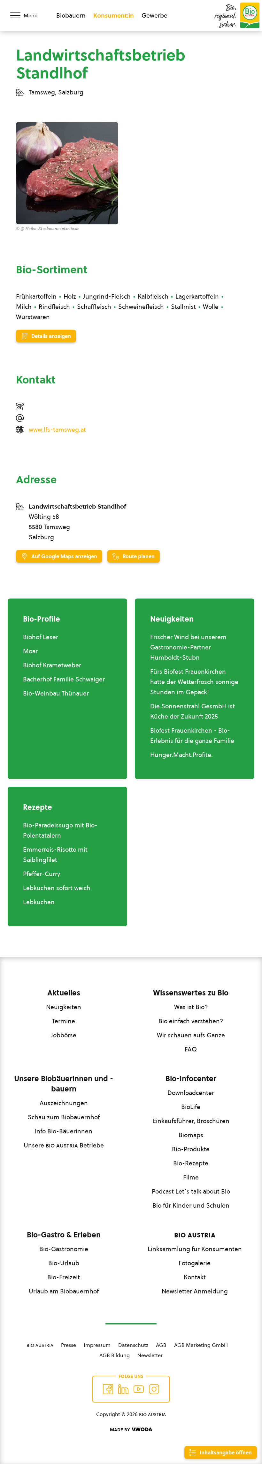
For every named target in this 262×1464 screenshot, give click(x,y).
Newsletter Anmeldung (195, 1291)
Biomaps (191, 1135)
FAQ (191, 1049)
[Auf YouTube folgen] (138, 1389)
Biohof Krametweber (52, 665)
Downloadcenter (190, 1093)
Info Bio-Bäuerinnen (63, 1131)
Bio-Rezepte (190, 1163)
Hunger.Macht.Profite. (181, 755)
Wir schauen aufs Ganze (191, 1035)
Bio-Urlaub (63, 1263)
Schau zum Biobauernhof (64, 1117)
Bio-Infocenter (191, 1079)
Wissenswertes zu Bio (190, 993)
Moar (30, 651)
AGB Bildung (114, 1355)
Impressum (97, 1344)
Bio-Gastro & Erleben (64, 1235)
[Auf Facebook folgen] (108, 1389)
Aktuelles (63, 993)
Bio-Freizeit (63, 1277)
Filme (191, 1177)
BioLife (190, 1107)
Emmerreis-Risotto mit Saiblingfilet (55, 854)
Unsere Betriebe (64, 1145)
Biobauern (71, 15)
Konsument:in (113, 15)
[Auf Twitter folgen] (123, 1389)
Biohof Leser (40, 637)
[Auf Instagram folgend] (154, 1389)
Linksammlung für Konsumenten (195, 1249)
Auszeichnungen (64, 1103)
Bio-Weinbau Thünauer (56, 693)
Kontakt (195, 1277)
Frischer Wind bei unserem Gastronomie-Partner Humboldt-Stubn (188, 647)
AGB (161, 1344)
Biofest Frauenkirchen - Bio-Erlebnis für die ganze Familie (192, 735)
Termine (63, 1021)
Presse (68, 1344)
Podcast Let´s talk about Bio (191, 1191)
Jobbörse (63, 1035)
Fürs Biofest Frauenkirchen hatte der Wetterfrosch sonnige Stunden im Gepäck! (194, 681)
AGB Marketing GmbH (201, 1344)
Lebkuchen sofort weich (56, 888)
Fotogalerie (195, 1263)
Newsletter (150, 1355)
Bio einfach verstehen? (190, 1021)
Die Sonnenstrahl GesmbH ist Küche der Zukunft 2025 (192, 711)
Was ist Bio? (191, 1007)
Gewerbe (154, 15)
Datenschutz (133, 1344)
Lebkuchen (39, 902)
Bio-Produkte (191, 1149)
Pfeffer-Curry (41, 874)
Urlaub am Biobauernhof (64, 1291)
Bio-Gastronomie (63, 1249)
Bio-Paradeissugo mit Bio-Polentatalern (60, 830)
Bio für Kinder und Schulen (190, 1205)
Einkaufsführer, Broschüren (190, 1121)
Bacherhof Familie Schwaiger (64, 679)
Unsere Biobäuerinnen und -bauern (63, 1084)
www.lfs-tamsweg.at (57, 429)
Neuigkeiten (63, 1007)
